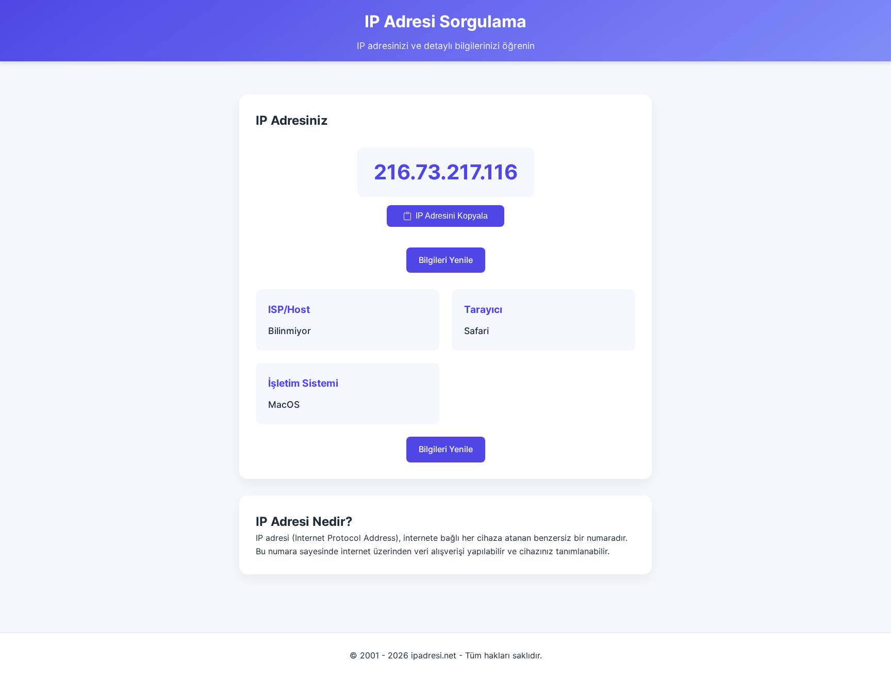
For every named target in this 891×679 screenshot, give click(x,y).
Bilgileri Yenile (446, 260)
